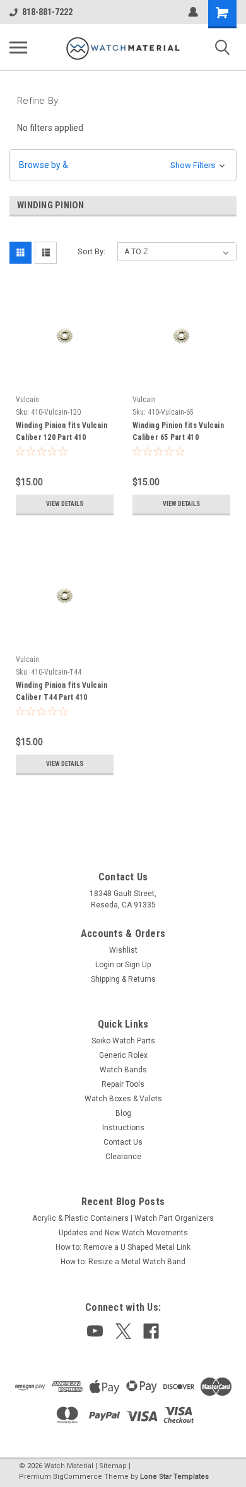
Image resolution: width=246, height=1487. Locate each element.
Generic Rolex (123, 1055)
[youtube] (95, 1331)
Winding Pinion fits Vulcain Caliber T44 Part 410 (61, 691)
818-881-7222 (47, 12)
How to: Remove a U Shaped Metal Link (123, 1247)
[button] (123, 165)
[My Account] (193, 12)
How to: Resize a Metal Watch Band (123, 1261)
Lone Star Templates (174, 1477)
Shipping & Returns (123, 979)
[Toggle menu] (18, 47)
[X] (123, 1331)
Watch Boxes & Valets (123, 1098)
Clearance (123, 1156)
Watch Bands (123, 1069)
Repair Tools (123, 1084)
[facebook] (151, 1331)
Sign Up (138, 964)
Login (104, 964)
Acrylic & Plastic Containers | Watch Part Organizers (123, 1218)
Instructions (123, 1127)
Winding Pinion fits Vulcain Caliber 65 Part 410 (178, 431)
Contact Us (123, 1142)
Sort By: (91, 251)
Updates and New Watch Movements (123, 1232)
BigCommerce (77, 1477)
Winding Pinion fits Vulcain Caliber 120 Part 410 (61, 431)
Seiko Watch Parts (123, 1040)
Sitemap (113, 1466)
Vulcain (27, 399)
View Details (64, 503)
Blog (123, 1113)
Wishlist (123, 950)
